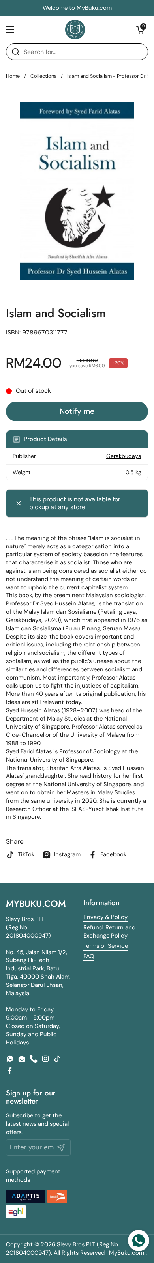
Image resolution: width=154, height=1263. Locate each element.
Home (13, 76)
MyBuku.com (127, 1253)
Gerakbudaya (123, 456)
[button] (140, 29)
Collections (43, 76)
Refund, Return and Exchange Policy (109, 931)
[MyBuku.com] (75, 29)
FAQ (88, 956)
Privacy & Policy (105, 917)
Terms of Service (105, 946)
